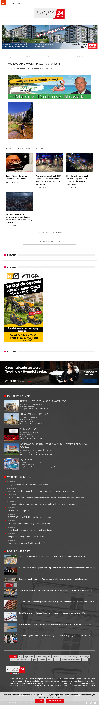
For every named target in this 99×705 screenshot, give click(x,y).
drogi (21, 657)
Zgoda (40, 701)
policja (75, 657)
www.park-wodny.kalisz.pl (49, 467)
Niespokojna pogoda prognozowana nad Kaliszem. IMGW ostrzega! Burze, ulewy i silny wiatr (19, 218)
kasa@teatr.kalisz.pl (27, 409)
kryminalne (29, 657)
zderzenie (67, 657)
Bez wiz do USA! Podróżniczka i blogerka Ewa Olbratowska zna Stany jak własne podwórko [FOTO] (49, 57)
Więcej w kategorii (34, 149)
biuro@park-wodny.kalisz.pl (29, 467)
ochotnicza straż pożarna (71, 660)
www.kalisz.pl (41, 423)
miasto (85, 660)
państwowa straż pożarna (20, 660)
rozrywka (46, 657)
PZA (14, 68)
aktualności (57, 657)
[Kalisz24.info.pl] (49, 8)
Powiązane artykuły (15, 149)
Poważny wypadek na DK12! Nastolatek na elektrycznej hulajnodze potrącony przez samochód (48, 180)
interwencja (84, 657)
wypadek (42, 660)
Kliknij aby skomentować (49, 242)
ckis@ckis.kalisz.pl (26, 438)
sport (34, 660)
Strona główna (10, 57)
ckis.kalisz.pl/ (38, 438)
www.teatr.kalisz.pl (41, 409)
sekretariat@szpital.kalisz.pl (30, 454)
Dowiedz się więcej (54, 701)
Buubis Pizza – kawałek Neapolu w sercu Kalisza (17, 177)
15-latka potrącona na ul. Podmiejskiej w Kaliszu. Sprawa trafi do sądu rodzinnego (77, 180)
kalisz (50, 660)
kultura (38, 657)
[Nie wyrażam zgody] (96, 698)
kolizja (57, 660)
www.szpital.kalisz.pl (47, 454)
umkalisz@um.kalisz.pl (28, 423)
